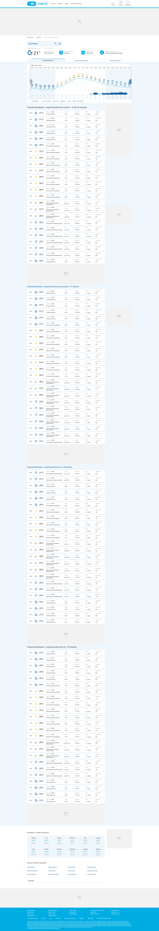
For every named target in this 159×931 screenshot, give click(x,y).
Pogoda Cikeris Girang (92, 870)
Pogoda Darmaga (72, 874)
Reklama (44, 918)
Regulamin (81, 918)
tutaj (58, 928)
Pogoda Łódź (93, 912)
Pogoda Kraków (51, 912)
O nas (50, 918)
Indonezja (38, 37)
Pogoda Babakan (72, 867)
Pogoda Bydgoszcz (52, 910)
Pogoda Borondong (31, 874)
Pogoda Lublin (72, 912)
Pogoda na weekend (115, 60)
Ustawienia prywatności (70, 918)
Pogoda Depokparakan (32, 870)
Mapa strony (90, 918)
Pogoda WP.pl (30, 37)
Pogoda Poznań (51, 913)
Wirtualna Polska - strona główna (31, 3)
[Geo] (60, 43)
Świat (66, 3)
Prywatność (58, 918)
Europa (60, 3)
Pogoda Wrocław (31, 915)
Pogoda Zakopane (52, 915)
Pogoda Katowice (115, 910)
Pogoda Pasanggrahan (53, 874)
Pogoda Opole (30, 913)
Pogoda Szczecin (94, 913)
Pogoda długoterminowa (81, 60)
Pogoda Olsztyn (115, 912)
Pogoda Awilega (31, 867)
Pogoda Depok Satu (91, 874)
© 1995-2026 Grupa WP (32, 918)
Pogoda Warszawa (115, 913)
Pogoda (42, 3)
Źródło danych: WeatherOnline (104, 918)
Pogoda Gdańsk (73, 910)
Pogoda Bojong (51, 870)
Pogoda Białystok (31, 910)
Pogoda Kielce (30, 912)
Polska (53, 3)
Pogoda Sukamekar (52, 867)
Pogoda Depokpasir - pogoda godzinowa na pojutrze (48, 287)
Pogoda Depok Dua (91, 867)
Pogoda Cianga (71, 870)
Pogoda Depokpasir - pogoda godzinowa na (44, 467)
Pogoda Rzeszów (73, 913)
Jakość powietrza (76, 3)
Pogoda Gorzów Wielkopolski (97, 910)
